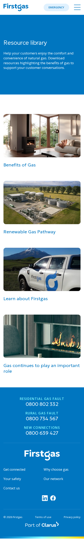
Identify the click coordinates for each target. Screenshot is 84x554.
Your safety (12, 479)
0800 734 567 (42, 417)
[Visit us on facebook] (53, 498)
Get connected (14, 469)
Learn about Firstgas (25, 298)
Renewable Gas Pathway (29, 232)
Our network (53, 479)
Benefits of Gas (19, 165)
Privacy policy (72, 517)
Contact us (11, 488)
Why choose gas (56, 469)
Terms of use (43, 517)
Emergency (56, 7)
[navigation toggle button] (76, 7)
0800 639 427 (42, 431)
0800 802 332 (42, 402)
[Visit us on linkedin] (45, 498)
